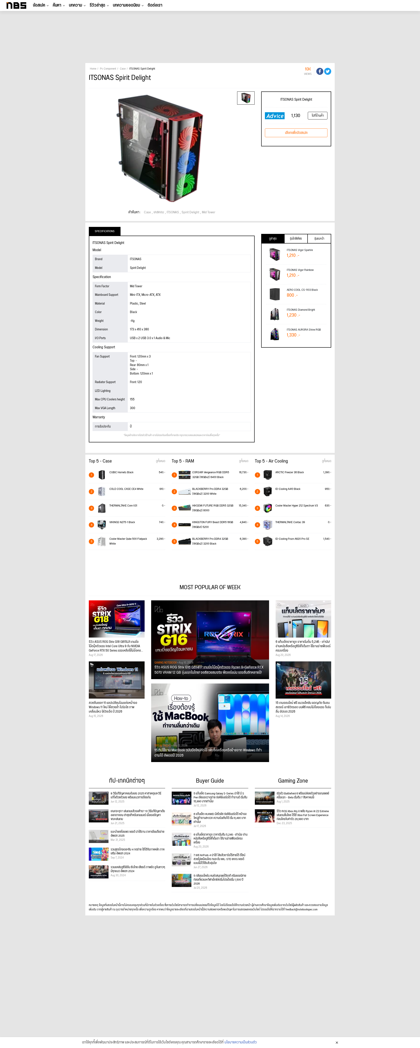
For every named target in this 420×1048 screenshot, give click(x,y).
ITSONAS (173, 212)
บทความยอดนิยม (126, 5)
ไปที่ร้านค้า (318, 115)
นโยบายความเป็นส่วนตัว (240, 1042)
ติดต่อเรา (155, 5)
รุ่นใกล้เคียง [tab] (296, 239)
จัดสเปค (39, 5)
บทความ (75, 5)
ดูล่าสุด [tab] (272, 239)
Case (147, 212)
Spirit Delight (190, 212)
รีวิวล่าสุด (97, 5)
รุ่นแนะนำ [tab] (319, 239)
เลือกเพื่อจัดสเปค (296, 133)
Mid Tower (208, 212)
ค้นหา (57, 5)
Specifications (105, 231)
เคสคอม (159, 212)
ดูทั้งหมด (160, 461)
